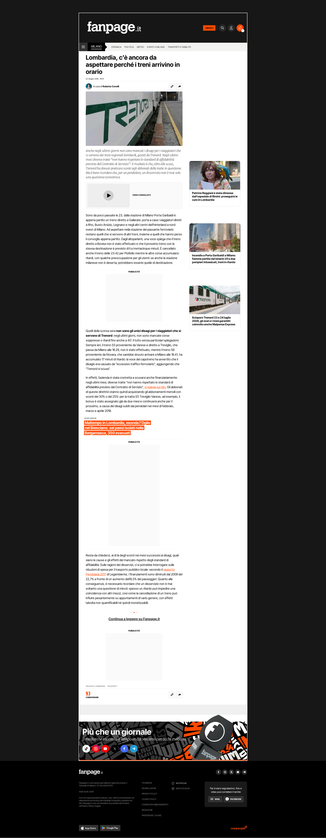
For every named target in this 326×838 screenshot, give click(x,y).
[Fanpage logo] (110, 28)
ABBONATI (209, 28)
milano (96, 46)
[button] (179, 86)
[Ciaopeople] (239, 828)
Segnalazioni (149, 788)
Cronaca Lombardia (95, 686)
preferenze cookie (151, 815)
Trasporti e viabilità (179, 47)
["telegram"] (134, 749)
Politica (129, 47)
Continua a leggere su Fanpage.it (134, 619)
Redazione (147, 810)
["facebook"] (124, 749)
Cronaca (116, 47)
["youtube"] (105, 749)
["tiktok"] (86, 749)
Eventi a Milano (156, 47)
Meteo (140, 47)
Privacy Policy (149, 793)
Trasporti (112, 686)
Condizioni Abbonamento (155, 804)
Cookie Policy (149, 799)
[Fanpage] (91, 772)
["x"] (115, 749)
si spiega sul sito (155, 387)
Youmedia (147, 783)
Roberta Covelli (111, 86)
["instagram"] (96, 749)
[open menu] (83, 47)
